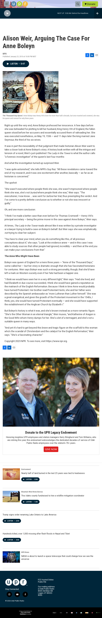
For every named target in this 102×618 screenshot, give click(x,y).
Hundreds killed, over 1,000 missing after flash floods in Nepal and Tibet (36, 533)
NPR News (25, 552)
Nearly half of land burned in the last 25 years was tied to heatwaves (53, 473)
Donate (91, 4)
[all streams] (98, 13)
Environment (26, 469)
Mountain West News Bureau (32, 492)
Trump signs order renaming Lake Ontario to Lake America (29, 514)
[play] (7, 13)
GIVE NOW (51, 449)
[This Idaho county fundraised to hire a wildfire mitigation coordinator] (11, 496)
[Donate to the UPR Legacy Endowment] (51, 392)
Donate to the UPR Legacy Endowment (51, 432)
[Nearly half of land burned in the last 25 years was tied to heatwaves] (11, 474)
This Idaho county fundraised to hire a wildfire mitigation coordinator (52, 495)
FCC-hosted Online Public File (46, 581)
